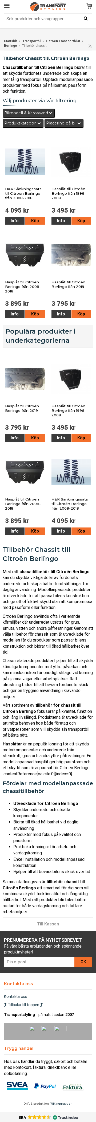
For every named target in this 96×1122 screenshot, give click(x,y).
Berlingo (10, 46)
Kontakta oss (15, 996)
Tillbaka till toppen (23, 1005)
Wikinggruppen (61, 1103)
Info (15, 220)
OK (83, 961)
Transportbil (31, 41)
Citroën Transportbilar (63, 41)
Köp (35, 220)
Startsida (10, 41)
